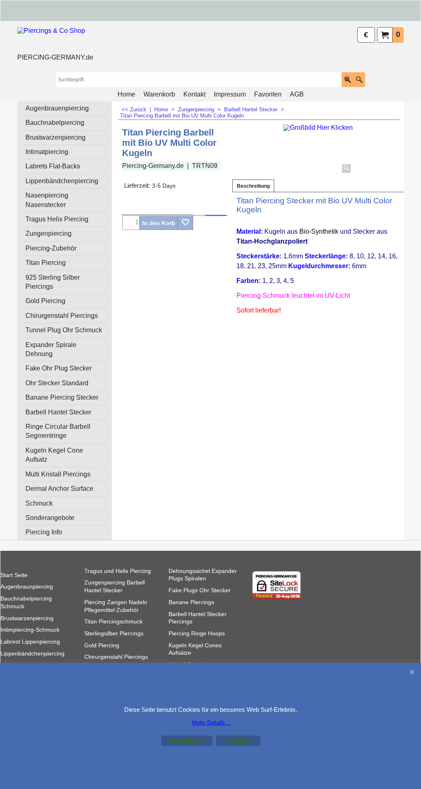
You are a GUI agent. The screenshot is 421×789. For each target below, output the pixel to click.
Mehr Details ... (211, 722)
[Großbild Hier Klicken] (318, 149)
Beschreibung (253, 186)
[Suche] (359, 79)
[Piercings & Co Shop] (55, 39)
